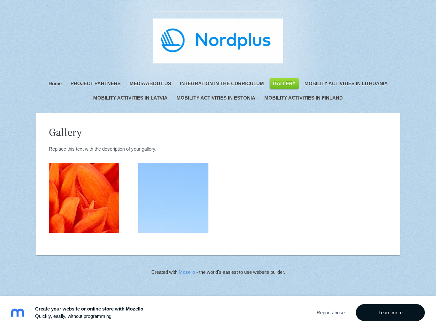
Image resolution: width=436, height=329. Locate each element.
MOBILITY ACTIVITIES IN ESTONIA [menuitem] (216, 98)
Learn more (390, 312)
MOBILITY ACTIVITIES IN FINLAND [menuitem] (303, 98)
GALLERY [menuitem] (284, 83)
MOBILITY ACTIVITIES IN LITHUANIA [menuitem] (346, 83)
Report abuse (331, 312)
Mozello (187, 272)
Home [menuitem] (55, 83)
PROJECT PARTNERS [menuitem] (96, 83)
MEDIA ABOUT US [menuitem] (150, 83)
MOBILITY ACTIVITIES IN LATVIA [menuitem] (130, 98)
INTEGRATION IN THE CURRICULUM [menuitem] (222, 83)
